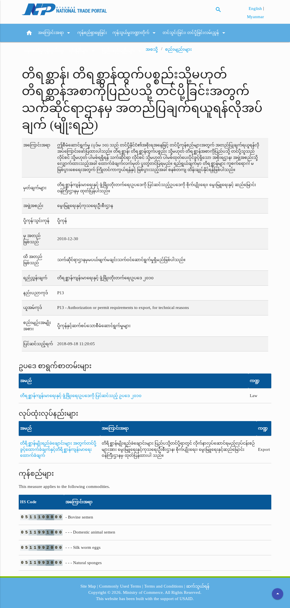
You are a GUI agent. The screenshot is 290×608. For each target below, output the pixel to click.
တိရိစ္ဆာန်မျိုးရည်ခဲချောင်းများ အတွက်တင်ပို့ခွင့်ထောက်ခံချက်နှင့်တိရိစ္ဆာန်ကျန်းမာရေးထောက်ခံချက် (58, 449)
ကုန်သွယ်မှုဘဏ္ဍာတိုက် (134, 32)
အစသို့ (152, 49)
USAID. (187, 598)
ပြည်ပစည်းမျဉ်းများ (122, 51)
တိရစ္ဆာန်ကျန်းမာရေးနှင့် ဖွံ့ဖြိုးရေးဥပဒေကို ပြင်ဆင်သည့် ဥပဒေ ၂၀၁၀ (80, 395)
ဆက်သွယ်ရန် (197, 586)
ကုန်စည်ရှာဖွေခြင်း (92, 33)
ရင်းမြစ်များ (83, 51)
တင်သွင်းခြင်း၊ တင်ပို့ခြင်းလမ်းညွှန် (195, 32)
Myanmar (255, 16)
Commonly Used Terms (120, 586)
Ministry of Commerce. (143, 592)
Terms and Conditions (163, 586)
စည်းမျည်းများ (178, 49)
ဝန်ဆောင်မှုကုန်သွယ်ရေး (44, 51)
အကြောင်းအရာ (55, 32)
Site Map (88, 586)
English (256, 8)
